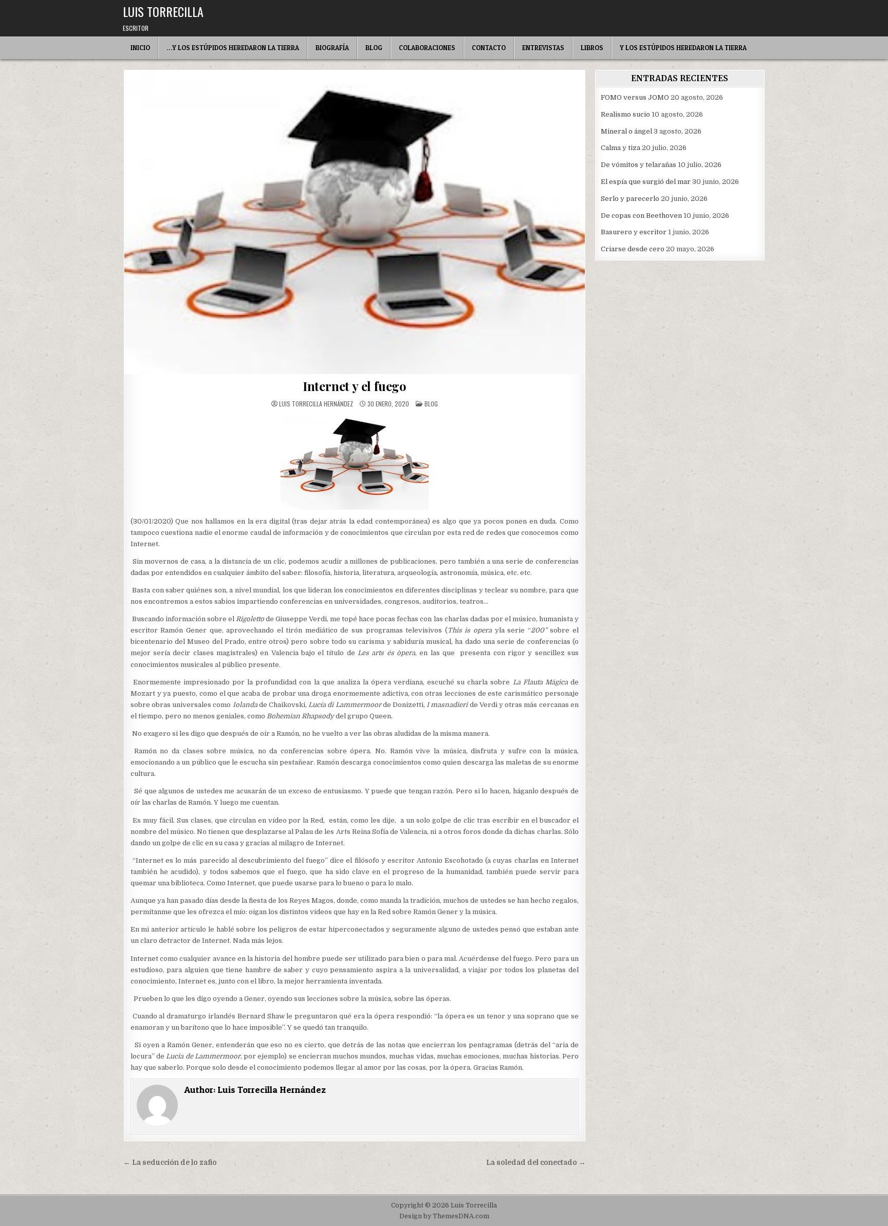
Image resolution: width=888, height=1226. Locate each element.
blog (431, 403)
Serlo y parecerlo (630, 198)
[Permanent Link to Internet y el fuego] (354, 222)
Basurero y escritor (634, 232)
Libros (592, 48)
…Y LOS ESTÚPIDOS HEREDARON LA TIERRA (232, 48)
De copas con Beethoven (641, 215)
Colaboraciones (427, 48)
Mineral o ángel (626, 131)
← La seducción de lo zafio (170, 1162)
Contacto (489, 48)
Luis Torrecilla (163, 11)
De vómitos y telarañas (638, 165)
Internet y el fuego (354, 386)
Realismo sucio (625, 114)
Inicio (140, 48)
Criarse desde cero (632, 249)
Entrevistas (543, 48)
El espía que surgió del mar (646, 181)
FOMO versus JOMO (635, 97)
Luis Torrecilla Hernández (316, 404)
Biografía (332, 48)
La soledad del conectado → (536, 1162)
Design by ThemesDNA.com (444, 1216)
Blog (373, 48)
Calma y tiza (620, 148)
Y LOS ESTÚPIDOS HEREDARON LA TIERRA (683, 48)
